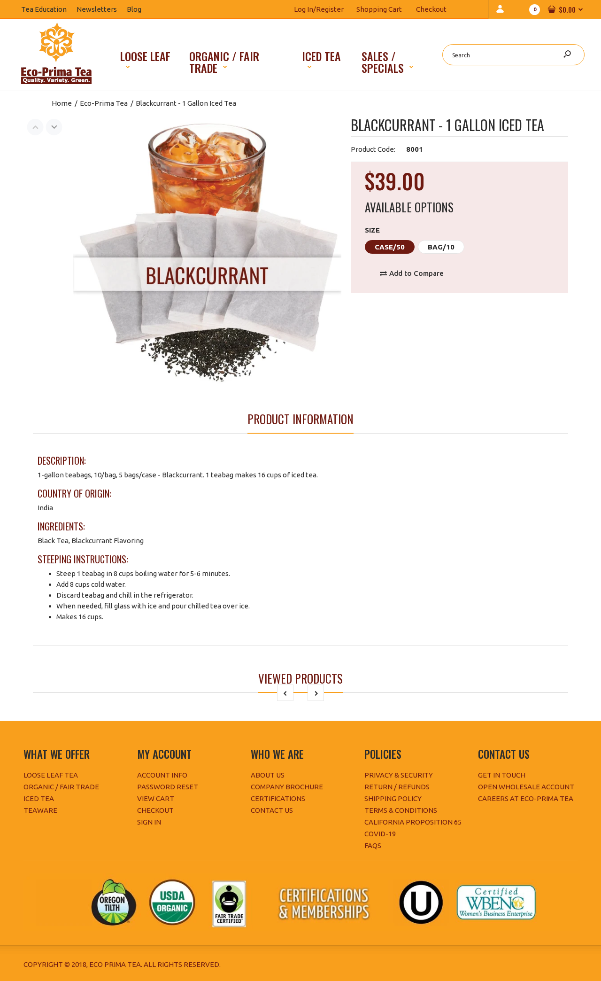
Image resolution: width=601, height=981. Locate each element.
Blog (139, 9)
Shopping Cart (379, 9)
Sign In (149, 822)
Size (372, 230)
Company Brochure (287, 787)
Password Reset (167, 787)
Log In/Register (319, 9)
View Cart (155, 798)
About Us (268, 775)
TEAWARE (40, 810)
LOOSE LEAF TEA (50, 775)
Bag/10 (441, 247)
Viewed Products (300, 678)
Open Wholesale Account (526, 787)
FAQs (372, 845)
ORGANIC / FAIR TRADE (61, 787)
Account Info (162, 775)
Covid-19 (380, 834)
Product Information (300, 419)
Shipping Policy (393, 798)
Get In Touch (501, 775)
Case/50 (390, 247)
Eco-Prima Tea (104, 103)
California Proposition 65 (413, 822)
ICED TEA (38, 798)
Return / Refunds (397, 787)
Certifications (278, 798)
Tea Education (49, 9)
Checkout (431, 9)
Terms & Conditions (400, 810)
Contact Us (272, 810)
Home (62, 103)
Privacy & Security (398, 775)
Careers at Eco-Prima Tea (525, 798)
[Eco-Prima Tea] (56, 82)
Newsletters (102, 9)
